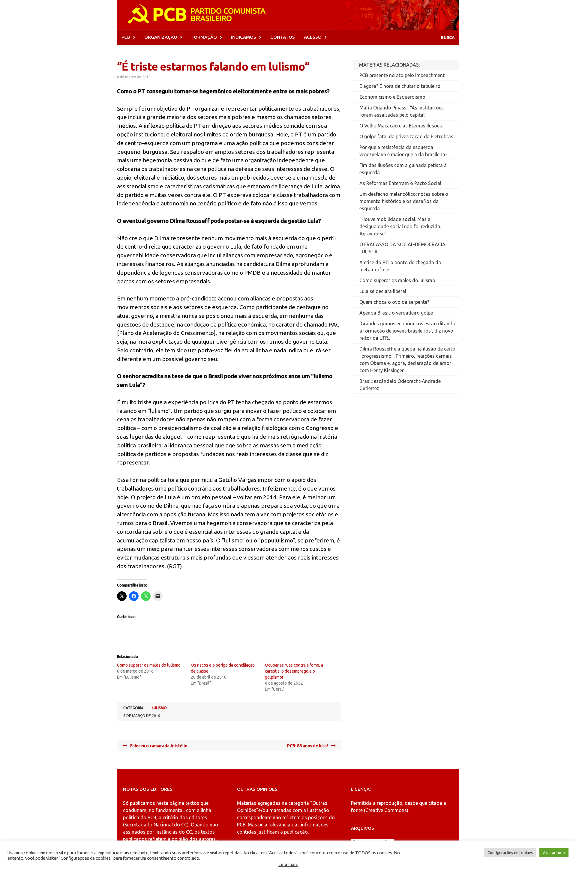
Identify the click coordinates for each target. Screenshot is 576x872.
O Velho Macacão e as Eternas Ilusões (400, 125)
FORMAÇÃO (204, 37)
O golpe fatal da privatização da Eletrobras (406, 136)
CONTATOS (282, 37)
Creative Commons (386, 810)
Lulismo (159, 708)
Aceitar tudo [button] (554, 852)
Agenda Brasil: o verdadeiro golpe (396, 312)
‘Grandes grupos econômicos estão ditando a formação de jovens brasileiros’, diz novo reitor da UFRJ (407, 331)
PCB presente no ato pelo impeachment (402, 75)
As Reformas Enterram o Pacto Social (400, 183)
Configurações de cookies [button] (510, 852)
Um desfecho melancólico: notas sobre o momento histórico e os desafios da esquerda (403, 201)
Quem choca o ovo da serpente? (394, 302)
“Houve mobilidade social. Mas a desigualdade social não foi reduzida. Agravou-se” (400, 226)
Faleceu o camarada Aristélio (159, 745)
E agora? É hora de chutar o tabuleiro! (400, 86)
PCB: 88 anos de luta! (307, 745)
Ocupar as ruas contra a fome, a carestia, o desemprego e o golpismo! (294, 671)
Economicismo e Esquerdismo (392, 97)
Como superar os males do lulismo (149, 665)
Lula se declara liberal (382, 291)
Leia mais (288, 864)
